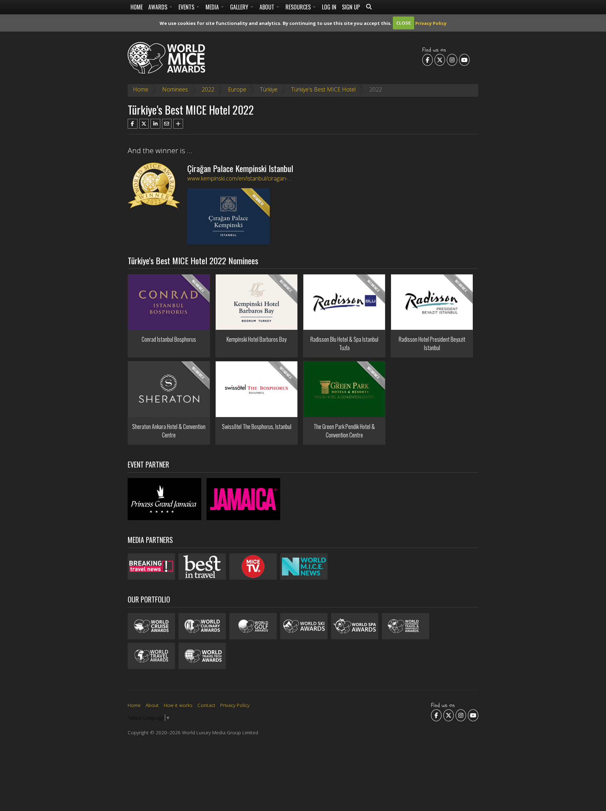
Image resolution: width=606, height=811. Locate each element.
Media (213, 7)
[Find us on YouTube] (464, 60)
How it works (178, 705)
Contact (206, 705)
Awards (158, 7)
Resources (298, 7)
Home (136, 7)
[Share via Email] (166, 123)
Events (187, 7)
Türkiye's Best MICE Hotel (323, 89)
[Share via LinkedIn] (155, 123)
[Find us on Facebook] (427, 60)
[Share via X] (144, 123)
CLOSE (403, 23)
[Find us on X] (440, 60)
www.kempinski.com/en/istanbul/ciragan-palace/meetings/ (258, 178)
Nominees (175, 89)
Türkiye (268, 89)
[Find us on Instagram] (452, 60)
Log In (329, 7)
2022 (208, 89)
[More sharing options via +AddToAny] (178, 123)
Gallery (240, 7)
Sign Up (351, 7)
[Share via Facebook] (132, 123)
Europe (237, 89)
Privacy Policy (430, 23)
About (268, 7)
